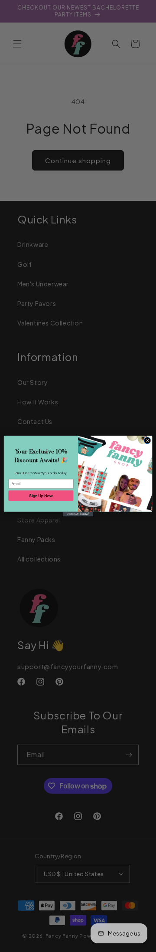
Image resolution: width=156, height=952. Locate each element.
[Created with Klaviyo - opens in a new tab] (78, 514)
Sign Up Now (40, 495)
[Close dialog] (147, 440)
